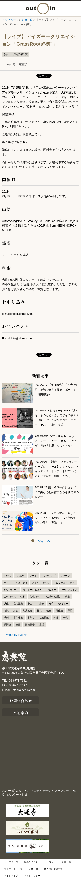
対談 (15, 610)
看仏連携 (18, 617)
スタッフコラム (40, 582)
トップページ (10, 19)
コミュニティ (20, 582)
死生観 (59, 610)
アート (33, 575)
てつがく (20, 575)
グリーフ (65, 575)
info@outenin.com (23, 690)
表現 (65, 617)
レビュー (51, 589)
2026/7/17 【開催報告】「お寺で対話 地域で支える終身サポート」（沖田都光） (56, 389)
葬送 (55, 617)
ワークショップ (69, 589)
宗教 (41, 603)
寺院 (6, 610)
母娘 (70, 610)
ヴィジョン (50, 862)
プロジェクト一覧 (13, 869)
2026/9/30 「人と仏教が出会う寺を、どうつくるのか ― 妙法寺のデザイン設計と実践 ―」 (56, 518)
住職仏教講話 (53, 596)
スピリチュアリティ (64, 582)
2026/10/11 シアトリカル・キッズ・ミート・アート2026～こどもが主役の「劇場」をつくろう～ (56, 441)
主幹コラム (10, 596)
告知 (6, 54)
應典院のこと (31, 862)
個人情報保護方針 (53, 869)
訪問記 (7, 624)
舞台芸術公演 (20, 54)
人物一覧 (33, 869)
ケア (6, 582)
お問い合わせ (21, 700)
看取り (31, 617)
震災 (41, 624)
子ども (31, 603)
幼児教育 (27, 610)
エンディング (49, 575)
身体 (18, 624)
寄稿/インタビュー (58, 603)
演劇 (6, 617)
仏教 (22, 596)
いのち (7, 575)
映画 (48, 610)
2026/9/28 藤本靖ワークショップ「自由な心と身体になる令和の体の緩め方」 (57, 492)
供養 (67, 596)
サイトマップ (11, 875)
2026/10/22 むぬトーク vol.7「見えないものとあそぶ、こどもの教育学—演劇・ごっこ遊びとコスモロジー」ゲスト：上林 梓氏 (57, 417)
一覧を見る (42, 541)
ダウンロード (11, 589)
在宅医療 (18, 603)
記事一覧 (27, 19)
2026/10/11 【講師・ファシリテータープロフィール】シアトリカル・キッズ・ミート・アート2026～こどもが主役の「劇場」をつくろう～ (57, 469)
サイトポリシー (32, 875)
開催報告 (30, 624)
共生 (6, 603)
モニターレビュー (32, 589)
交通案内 (20, 712)
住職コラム (36, 596)
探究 (39, 610)
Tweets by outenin (15, 634)
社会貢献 (44, 617)
